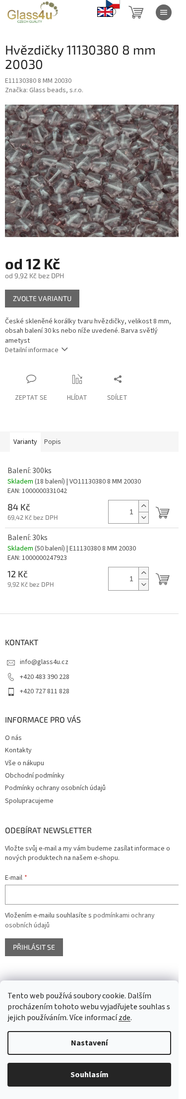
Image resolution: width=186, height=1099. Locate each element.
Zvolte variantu (42, 298)
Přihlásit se (34, 947)
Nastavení (89, 1043)
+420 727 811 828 (44, 691)
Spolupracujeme (29, 801)
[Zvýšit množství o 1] (143, 506)
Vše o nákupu (24, 763)
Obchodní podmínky (34, 776)
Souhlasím (89, 1074)
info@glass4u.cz (44, 662)
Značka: (44, 90)
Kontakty (18, 750)
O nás (13, 738)
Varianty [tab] (25, 442)
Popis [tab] (52, 442)
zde (124, 1017)
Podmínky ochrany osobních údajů (55, 788)
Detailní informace (32, 350)
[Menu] (164, 12)
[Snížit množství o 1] (143, 517)
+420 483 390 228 (44, 677)
